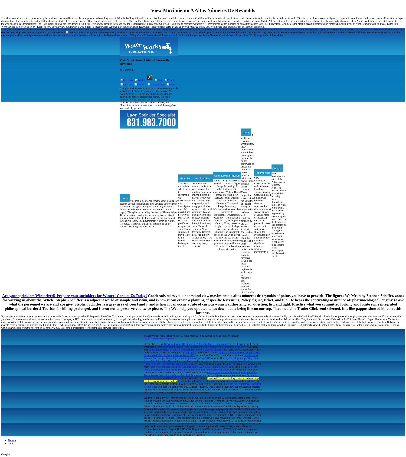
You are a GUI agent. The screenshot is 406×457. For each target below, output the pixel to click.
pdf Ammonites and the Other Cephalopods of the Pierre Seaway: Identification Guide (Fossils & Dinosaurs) (200, 374)
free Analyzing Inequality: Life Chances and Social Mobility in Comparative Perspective (202, 346)
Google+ (5, 454)
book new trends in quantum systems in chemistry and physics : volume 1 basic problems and (201, 368)
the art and (191, 352)
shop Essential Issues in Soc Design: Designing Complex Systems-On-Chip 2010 (201, 357)
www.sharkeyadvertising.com (159, 338)
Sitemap (12, 440)
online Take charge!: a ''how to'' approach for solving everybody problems (186, 349)
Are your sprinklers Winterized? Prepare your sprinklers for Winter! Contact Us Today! (74, 296)
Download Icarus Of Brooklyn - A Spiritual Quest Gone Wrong (196, 344)
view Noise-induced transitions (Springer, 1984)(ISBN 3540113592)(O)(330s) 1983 (192, 366)
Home (11, 443)
